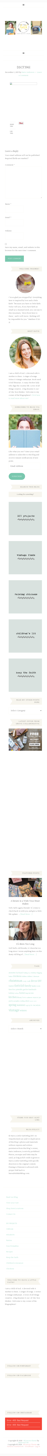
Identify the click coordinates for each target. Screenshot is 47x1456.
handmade (32, 989)
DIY (40, 981)
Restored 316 (23, 1442)
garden (25, 989)
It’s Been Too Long (25, 944)
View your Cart (12, 1202)
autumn (12, 972)
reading (22, 1001)
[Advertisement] (27, 793)
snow (35, 1001)
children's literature (33, 976)
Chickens (10, 1268)
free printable (17, 989)
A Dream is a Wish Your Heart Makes (25, 902)
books (10, 976)
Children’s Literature (14, 1263)
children (24, 976)
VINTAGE (9, 1229)
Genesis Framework (15, 1446)
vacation (36, 1005)
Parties (9, 1240)
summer (21, 1005)
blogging (39, 973)
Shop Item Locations (14, 1208)
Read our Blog (12, 1197)
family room (36, 986)
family (28, 986)
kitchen (13, 997)
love (24, 997)
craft (28, 981)
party (11, 1001)
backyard (19, 972)
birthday (33, 973)
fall (22, 986)
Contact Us (10, 1214)
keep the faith (29, 993)
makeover (29, 997)
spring (12, 1005)
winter (23, 1010)
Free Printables (12, 1246)
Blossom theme (30, 1440)
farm (10, 989)
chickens (17, 976)
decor (34, 981)
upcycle (29, 1005)
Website (8, 230)
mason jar (37, 997)
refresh (27, 1001)
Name (8, 204)
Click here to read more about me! (24, 397)
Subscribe (17, 476)
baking (26, 973)
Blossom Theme (30, 1444)
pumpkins (16, 1001)
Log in (37, 1446)
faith (17, 986)
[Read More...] (26, 914)
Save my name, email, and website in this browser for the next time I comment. (22, 249)
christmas (15, 980)
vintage (14, 1010)
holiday (11, 993)
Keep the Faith (12, 1257)
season (31, 1001)
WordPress (29, 1446)
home (22, 993)
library (19, 997)
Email (8, 217)
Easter (11, 986)
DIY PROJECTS (11, 1223)
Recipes (9, 1251)
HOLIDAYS (10, 1234)
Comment (10, 165)
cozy (24, 981)
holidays (16, 993)
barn (29, 973)
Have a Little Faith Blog (23, 28)
